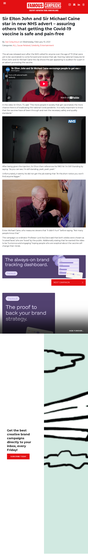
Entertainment (47, 45)
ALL (14, 45)
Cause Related (23, 45)
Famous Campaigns (44, 7)
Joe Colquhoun (12, 42)
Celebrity (35, 45)
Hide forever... (76, 331)
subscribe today (18, 456)
